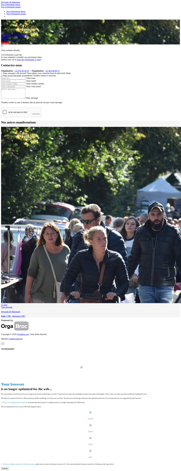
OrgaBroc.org (23, 334)
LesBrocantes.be (16, 339)
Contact (4, 38)
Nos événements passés (11, 7)
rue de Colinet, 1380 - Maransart (14, 34)
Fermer (5, 469)
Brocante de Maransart (10, 2)
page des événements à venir (29, 59)
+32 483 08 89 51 (52, 71)
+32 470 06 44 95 (21, 71)
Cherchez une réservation (11, 41)
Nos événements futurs (10, 4)
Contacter (5, 43)
